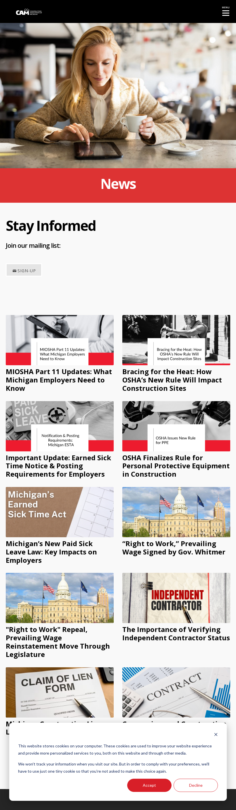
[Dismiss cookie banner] (216, 735)
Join (11, 245)
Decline (196, 785)
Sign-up (27, 270)
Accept (149, 785)
